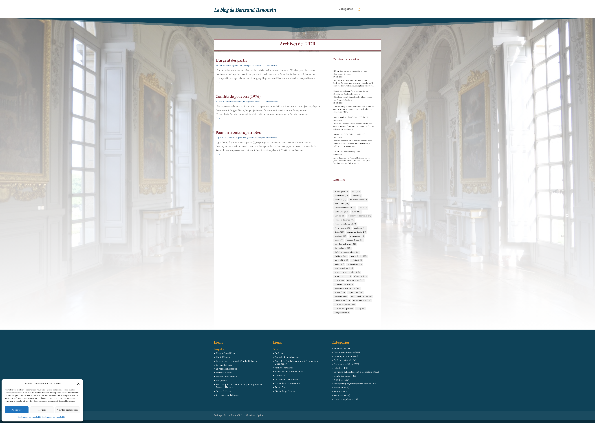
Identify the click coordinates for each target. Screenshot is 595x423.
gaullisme (360, 228)
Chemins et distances (344, 352)
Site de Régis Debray (285, 391)
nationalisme (355, 264)
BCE (355, 192)
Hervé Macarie (340, 91)
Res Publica (339, 395)
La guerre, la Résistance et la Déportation (354, 372)
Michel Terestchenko (226, 376)
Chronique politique (344, 356)
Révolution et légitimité (358, 117)
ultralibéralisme (362, 301)
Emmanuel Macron (345, 208)
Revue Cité (280, 387)
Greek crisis (280, 375)
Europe (339, 216)
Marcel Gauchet (223, 373)
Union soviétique (344, 309)
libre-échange (342, 248)
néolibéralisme (343, 276)
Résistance (341, 296)
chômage (340, 200)
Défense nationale (343, 360)
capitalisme (341, 196)
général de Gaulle (356, 232)
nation (339, 264)
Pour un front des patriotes (238, 132)
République (355, 292)
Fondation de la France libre (289, 371)
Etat (363, 208)
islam (339, 240)
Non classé (339, 380)
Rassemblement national (347, 288)
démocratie (342, 204)
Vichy (360, 309)
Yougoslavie (342, 313)
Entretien (338, 368)
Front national (342, 228)
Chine (356, 196)
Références (339, 391)
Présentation (340, 387)
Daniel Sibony (223, 357)
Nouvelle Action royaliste (347, 272)
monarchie (341, 260)
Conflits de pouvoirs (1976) (238, 96)
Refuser (42, 410)
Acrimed (279, 353)
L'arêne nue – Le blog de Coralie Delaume (236, 361)
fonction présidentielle (359, 216)
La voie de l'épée (224, 365)
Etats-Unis (341, 212)
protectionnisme (344, 284)
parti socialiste (355, 280)
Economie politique (344, 364)
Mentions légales (254, 415)
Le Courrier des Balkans (286, 379)
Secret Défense (223, 391)
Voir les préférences (67, 410)
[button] (78, 383)
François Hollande (344, 220)
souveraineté (342, 301)
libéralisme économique (347, 252)
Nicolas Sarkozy (344, 268)
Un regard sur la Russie (227, 395)
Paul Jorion (221, 380)
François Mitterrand (345, 224)
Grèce (339, 232)
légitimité (341, 256)
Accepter (16, 410)
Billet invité (339, 348)
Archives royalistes (284, 368)
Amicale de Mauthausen (287, 357)
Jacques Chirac (355, 240)
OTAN (339, 280)
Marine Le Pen (358, 256)
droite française (358, 200)
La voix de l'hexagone (226, 369)
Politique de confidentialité (29, 417)
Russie (340, 292)
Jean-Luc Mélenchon (345, 244)
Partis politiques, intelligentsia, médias (244, 65)
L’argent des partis (231, 60)
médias (356, 260)
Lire (218, 82)
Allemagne (341, 192)
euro (356, 212)
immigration (357, 236)
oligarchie (360, 276)
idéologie (340, 236)
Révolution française (361, 296)
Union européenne (345, 305)
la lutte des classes (342, 376)
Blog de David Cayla (225, 353)
